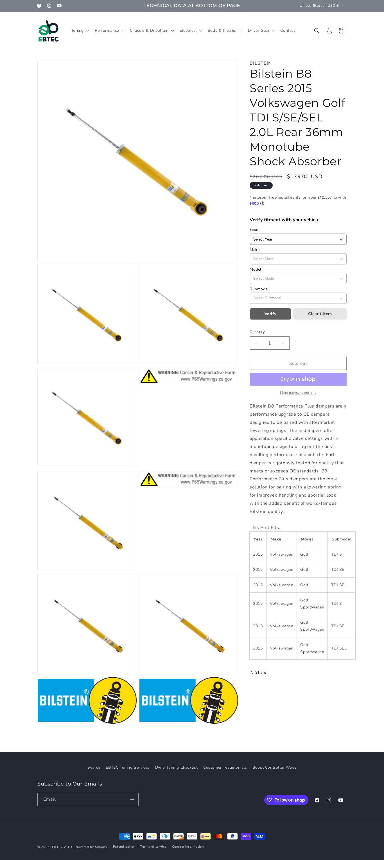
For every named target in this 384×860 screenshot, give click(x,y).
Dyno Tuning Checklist (176, 767)
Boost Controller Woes (274, 767)
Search (93, 767)
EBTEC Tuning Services (128, 767)
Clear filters (320, 313)
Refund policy (124, 847)
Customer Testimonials (225, 767)
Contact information (188, 847)
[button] (80, 31)
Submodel (259, 289)
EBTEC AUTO (63, 847)
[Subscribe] (132, 799)
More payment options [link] (298, 392)
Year (253, 230)
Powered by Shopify (91, 847)
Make (254, 249)
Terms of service (153, 847)
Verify (270, 313)
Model (255, 269)
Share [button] (260, 672)
